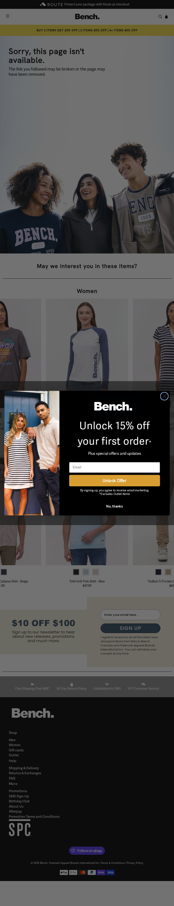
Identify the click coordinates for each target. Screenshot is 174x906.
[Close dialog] (164, 396)
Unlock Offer (114, 480)
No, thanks (114, 506)
